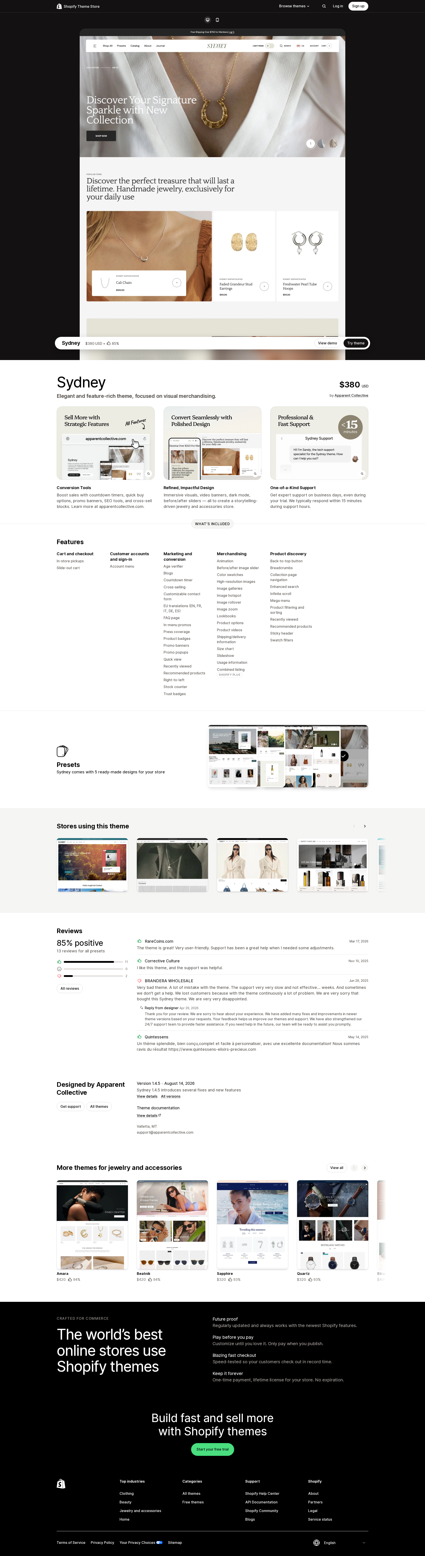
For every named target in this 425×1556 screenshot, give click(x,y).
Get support (70, 1106)
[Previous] (354, 826)
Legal (312, 1510)
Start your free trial (213, 1449)
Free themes (193, 1502)
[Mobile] (217, 19)
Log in (338, 6)
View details (147, 1096)
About (313, 1493)
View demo (327, 343)
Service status (320, 1519)
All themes (99, 1106)
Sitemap (175, 1542)
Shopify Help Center (262, 1493)
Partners (315, 1502)
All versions (170, 1096)
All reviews (69, 988)
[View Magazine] (233, 756)
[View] (92, 865)
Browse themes (292, 6)
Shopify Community (261, 1510)
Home (124, 1519)
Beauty (125, 1502)
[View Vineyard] (260, 756)
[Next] (364, 826)
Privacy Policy (102, 1542)
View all (336, 1167)
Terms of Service (71, 1542)
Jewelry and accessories (140, 1510)
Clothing (127, 1493)
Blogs (250, 1519)
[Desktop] (207, 19)
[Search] (324, 6)
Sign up (358, 6)
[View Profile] (288, 756)
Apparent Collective (351, 395)
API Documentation (261, 1502)
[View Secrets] (316, 756)
